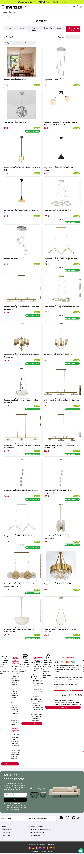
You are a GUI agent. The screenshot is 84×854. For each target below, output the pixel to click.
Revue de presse (35, 835)
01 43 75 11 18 (38, 662)
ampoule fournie (35, 29)
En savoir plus (10, 764)
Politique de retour (7, 829)
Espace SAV (16, 668)
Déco (8, 17)
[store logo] (39, 6)
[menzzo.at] (43, 848)
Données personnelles (37, 832)
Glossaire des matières (9, 839)
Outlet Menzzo (34, 823)
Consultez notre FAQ (16, 733)
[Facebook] (61, 817)
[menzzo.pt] (54, 848)
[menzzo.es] (50, 848)
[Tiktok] (78, 817)
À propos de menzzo (36, 826)
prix (10, 28)
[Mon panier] (81, 6)
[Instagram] (67, 817)
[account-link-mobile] (78, 6)
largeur (59, 28)
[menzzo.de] (33, 848)
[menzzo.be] (47, 848)
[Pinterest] (73, 817)
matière (22, 28)
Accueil (4, 17)
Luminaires (14, 17)
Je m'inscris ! (15, 800)
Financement (6, 832)
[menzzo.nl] (40, 848)
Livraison (4, 826)
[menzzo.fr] (29, 848)
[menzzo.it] (36, 848)
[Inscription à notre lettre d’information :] (15, 795)
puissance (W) (47, 28)
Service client (6, 835)
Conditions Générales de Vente (40, 829)
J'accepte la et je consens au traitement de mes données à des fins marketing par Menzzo (16, 806)
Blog (3, 823)
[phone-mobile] (74, 6)
